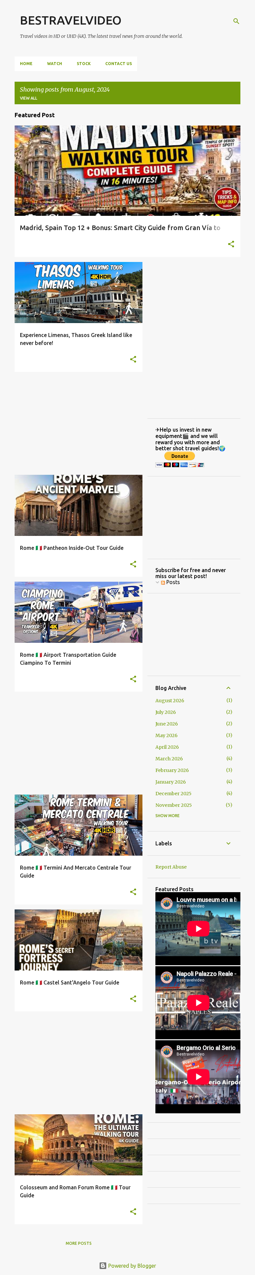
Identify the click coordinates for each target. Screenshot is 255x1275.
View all (28, 98)
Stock (84, 63)
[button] (231, 244)
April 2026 (167, 747)
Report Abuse (171, 867)
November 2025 (173, 805)
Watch (54, 63)
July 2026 (165, 712)
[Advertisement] (76, 423)
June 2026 (166, 724)
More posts (79, 1243)
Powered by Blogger (131, 1266)
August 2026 (169, 701)
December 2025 (173, 794)
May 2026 (166, 735)
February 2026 (172, 770)
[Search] (236, 21)
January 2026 (170, 782)
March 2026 (169, 759)
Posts (172, 582)
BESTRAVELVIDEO (71, 20)
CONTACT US (118, 63)
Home (26, 63)
